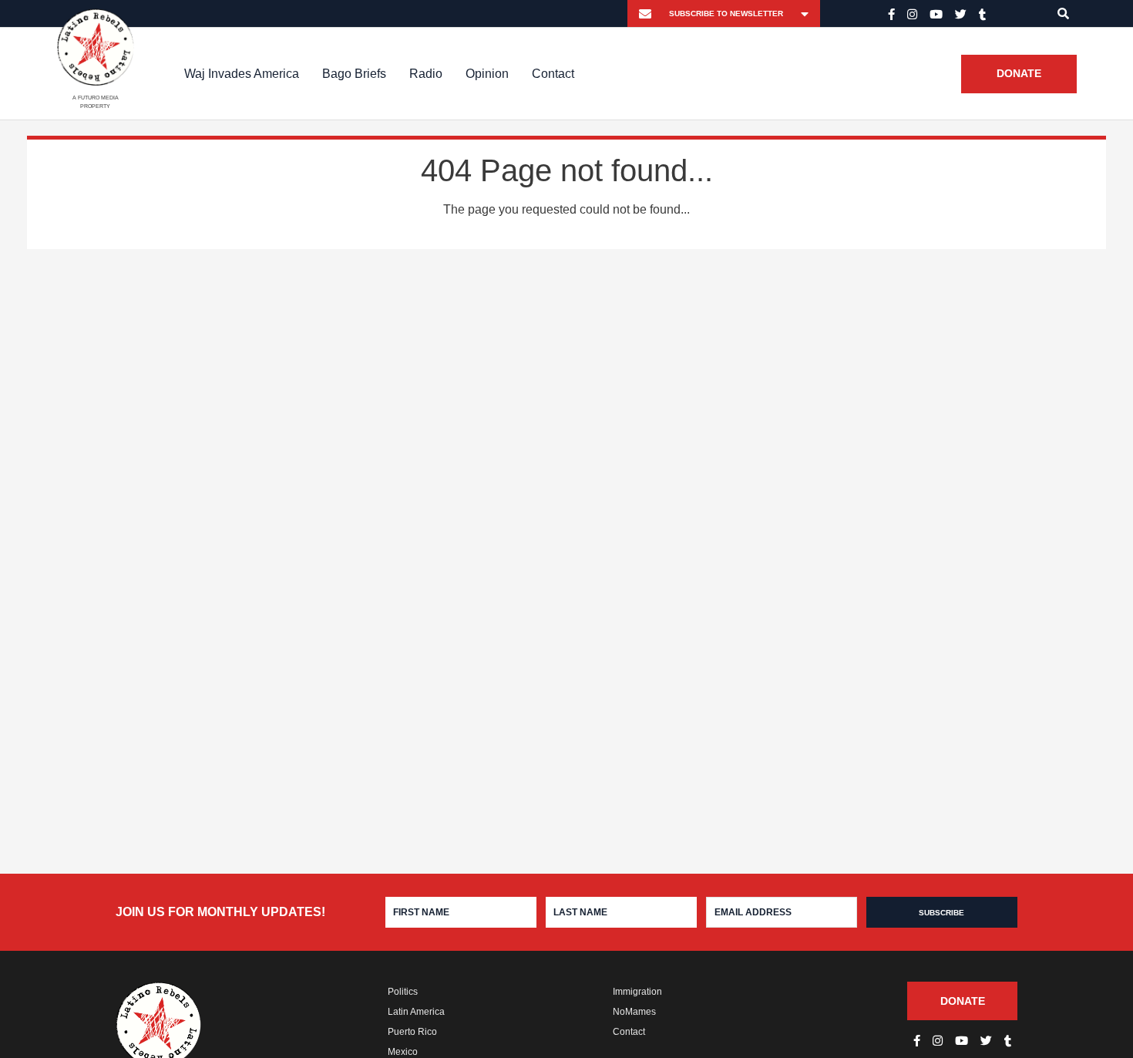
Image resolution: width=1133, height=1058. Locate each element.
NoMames (634, 1011)
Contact (553, 73)
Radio (425, 73)
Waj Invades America (241, 73)
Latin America (416, 1011)
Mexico (403, 1051)
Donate (1019, 74)
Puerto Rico (412, 1031)
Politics (403, 991)
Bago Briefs (354, 73)
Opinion (487, 73)
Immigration (637, 991)
